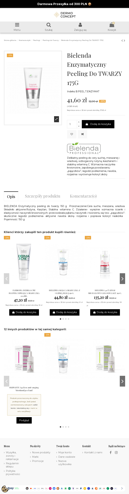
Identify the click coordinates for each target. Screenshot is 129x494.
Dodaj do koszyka (100, 124)
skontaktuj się (23, 408)
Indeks (71, 91)
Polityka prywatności (13, 472)
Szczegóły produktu (42, 196)
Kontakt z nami (93, 452)
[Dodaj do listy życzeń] (71, 134)
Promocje (38, 461)
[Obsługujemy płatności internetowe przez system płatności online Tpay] (64, 488)
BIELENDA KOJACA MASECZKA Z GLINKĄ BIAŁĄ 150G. (64, 291)
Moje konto (65, 452)
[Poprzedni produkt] (122, 40)
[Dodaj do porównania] (82, 134)
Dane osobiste (66, 456)
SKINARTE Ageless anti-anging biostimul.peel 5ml (24, 389)
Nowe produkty (41, 452)
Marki (35, 456)
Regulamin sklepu (12, 465)
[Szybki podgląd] (28, 286)
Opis (11, 196)
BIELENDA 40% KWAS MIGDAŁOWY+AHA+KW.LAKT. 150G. (105, 291)
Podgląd (24, 420)
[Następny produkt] (124, 40)
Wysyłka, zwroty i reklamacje (12, 456)
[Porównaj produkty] (24, 286)
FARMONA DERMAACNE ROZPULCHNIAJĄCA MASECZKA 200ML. (24, 293)
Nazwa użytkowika (64, 463)
